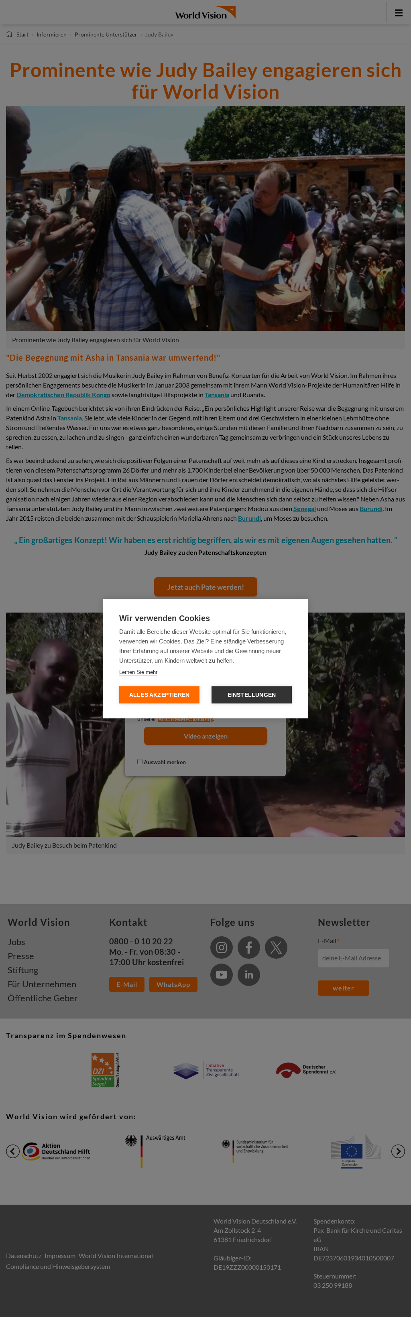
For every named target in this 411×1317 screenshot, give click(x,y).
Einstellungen (252, 695)
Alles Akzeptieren (159, 695)
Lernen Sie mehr (138, 672)
